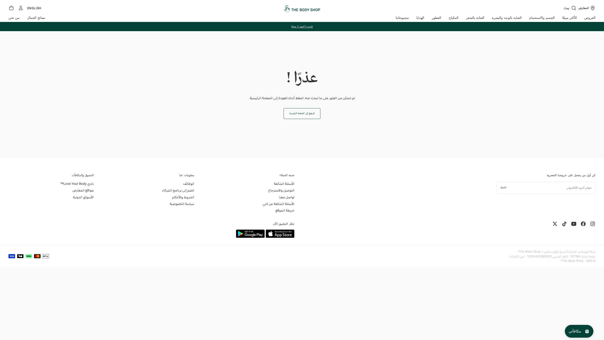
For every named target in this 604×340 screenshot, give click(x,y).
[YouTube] (574, 224)
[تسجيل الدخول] (21, 8)
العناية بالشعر (475, 18)
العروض (590, 18)
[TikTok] (564, 224)
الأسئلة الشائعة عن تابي (278, 204)
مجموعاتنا (402, 18)
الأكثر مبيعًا (569, 18)
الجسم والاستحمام (541, 18)
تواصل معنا (286, 197)
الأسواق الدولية (83, 197)
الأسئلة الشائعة (284, 184)
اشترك (503, 187)
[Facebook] (583, 224)
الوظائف (188, 184)
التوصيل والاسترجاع (281, 190)
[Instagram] (593, 224)
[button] (570, 8)
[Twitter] (555, 224)
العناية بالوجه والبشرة (507, 18)
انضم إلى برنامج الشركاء (178, 190)
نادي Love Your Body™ (77, 184)
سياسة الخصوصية (182, 204)
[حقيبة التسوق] (11, 8)
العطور (436, 18)
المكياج (453, 18)
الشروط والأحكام (183, 197)
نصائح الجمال (36, 18)
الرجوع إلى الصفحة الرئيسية (302, 113)
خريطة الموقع (284, 210)
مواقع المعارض (83, 190)
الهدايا (420, 18)
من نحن (14, 18)
